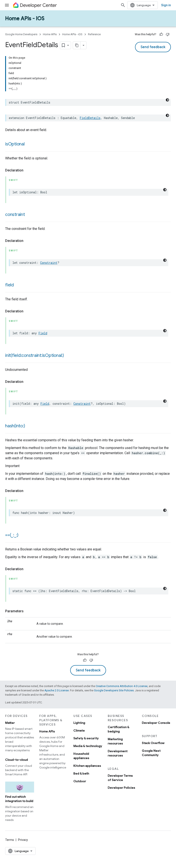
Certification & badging (118, 729)
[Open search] (123, 5)
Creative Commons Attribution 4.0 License (121, 686)
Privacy (23, 840)
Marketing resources (115, 741)
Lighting (79, 723)
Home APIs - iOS (24, 18)
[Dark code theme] (167, 99)
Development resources (117, 753)
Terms (9, 840)
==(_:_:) (11, 535)
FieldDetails (90, 118)
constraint (15, 214)
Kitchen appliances (87, 766)
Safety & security (86, 738)
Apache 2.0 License (56, 690)
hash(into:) (15, 426)
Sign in (166, 5)
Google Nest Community (151, 753)
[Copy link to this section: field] (18, 285)
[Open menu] (7, 5)
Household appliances (81, 756)
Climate (79, 730)
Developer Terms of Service (120, 778)
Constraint (48, 263)
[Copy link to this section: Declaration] (27, 170)
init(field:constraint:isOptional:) (34, 355)
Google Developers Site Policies (114, 690)
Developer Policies (121, 788)
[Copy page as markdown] (77, 45)
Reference (94, 34)
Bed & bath (81, 773)
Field (42, 333)
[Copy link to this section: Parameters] (28, 611)
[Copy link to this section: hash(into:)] (29, 426)
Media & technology (87, 746)
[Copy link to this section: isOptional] (29, 144)
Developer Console (156, 723)
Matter (10, 723)
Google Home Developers (21, 34)
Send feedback (153, 47)
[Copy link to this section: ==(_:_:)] (22, 535)
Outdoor (79, 781)
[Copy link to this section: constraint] (29, 214)
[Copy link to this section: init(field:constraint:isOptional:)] (68, 355)
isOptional (15, 144)
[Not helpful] (167, 34)
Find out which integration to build (19, 799)
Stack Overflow (153, 743)
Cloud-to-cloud (16, 760)
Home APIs (50, 34)
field (9, 285)
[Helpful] (161, 34)
